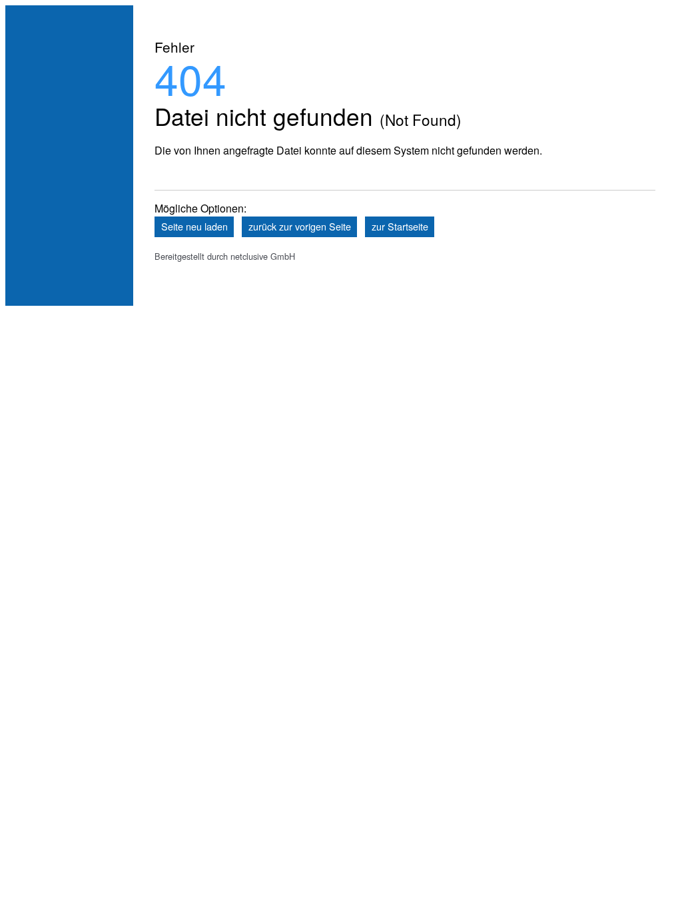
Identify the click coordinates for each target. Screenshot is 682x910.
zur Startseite (400, 226)
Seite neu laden (194, 226)
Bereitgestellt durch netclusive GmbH (225, 256)
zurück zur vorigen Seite (299, 226)
